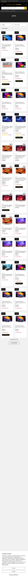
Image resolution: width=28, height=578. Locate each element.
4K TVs (14, 11)
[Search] (25, 8)
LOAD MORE (14, 342)
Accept (13, 568)
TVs (10, 11)
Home (2, 11)
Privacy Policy (5, 564)
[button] (2, 4)
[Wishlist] (24, 4)
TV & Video (7, 11)
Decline (13, 571)
